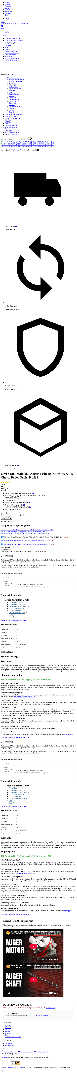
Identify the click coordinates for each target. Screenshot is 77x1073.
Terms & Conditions (7, 1067)
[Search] (29, 138)
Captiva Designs (14, 99)
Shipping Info (42, 551)
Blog (6, 15)
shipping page (67, 734)
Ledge (12, 615)
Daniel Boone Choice (16, 602)
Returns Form (9, 1045)
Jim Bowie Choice (15, 608)
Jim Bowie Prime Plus (17, 613)
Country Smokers (14, 106)
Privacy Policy (19, 1067)
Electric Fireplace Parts (12, 58)
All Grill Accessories (15, 81)
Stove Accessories (10, 55)
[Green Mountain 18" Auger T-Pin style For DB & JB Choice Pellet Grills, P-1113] (27, 141)
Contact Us (8, 13)
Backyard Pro (13, 87)
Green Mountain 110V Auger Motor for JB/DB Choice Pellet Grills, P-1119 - (30, 544)
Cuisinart (12, 108)
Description (5, 551)
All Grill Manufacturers (16, 80)
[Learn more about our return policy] (16, 306)
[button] (6, 482)
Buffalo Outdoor (14, 94)
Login (7, 18)
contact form (50, 1008)
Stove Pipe (8, 56)
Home (7, 2)
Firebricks (8, 47)
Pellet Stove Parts (10, 42)
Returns (7, 1031)
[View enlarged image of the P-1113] (27, 530)
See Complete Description (13, 509)
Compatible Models (15, 551)
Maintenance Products (12, 53)
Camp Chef (12, 97)
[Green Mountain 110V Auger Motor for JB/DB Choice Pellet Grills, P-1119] (25, 533)
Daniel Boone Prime (16, 604)
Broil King (12, 92)
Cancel (23, 139)
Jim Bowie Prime (15, 611)
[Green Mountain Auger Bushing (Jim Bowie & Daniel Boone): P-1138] (24, 532)
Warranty (35, 551)
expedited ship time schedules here (24, 697)
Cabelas (11, 96)
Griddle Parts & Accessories (14, 40)
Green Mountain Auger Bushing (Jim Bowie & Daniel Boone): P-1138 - (28, 540)
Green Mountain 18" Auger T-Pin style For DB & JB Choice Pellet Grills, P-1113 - (35, 537)
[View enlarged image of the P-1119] (25, 533)
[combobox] (10, 139)
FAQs (7, 8)
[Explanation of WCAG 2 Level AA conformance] (15, 1064)
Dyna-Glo (12, 112)
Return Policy (9, 11)
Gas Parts (8, 46)
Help (6, 1029)
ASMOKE (12, 85)
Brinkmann (12, 90)
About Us (8, 4)
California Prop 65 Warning (13, 1037)
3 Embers (12, 83)
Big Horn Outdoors (15, 88)
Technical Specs (26, 551)
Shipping (8, 9)
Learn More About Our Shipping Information (15, 737)
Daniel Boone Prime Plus (18, 606)
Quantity (22, 515)
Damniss (11, 110)
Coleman (12, 105)
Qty (7, 513)
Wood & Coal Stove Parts (13, 44)
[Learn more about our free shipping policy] (16, 226)
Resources (8, 6)
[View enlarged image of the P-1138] (24, 532)
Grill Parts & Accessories (13, 38)
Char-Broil (12, 101)
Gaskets (7, 49)
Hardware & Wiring (11, 51)
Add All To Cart (6, 550)
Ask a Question (43, 1015)
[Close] (2, 1071)
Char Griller (12, 103)
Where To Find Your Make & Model (12, 620)
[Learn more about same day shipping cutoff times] (18, 465)
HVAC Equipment (11, 60)
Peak (11, 617)
